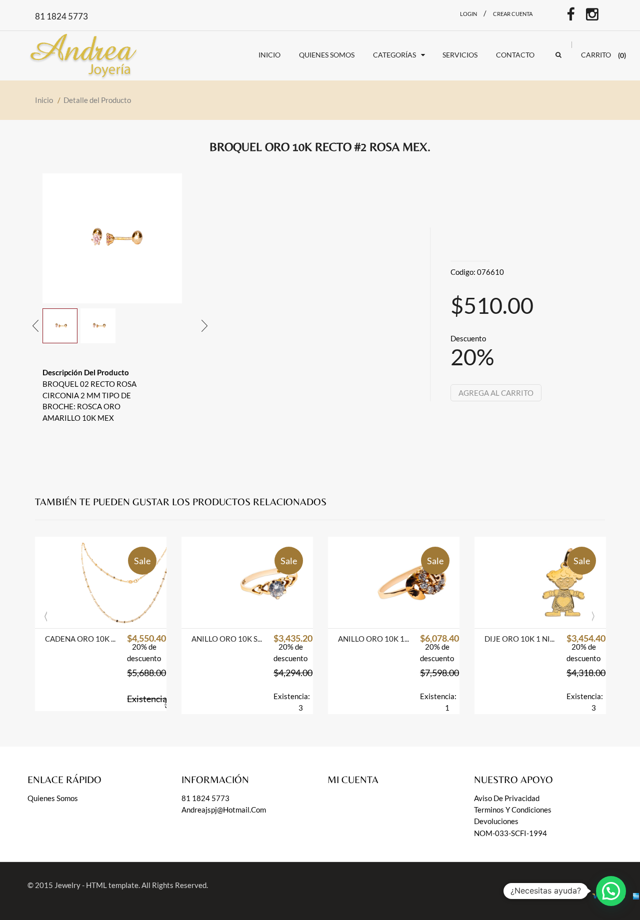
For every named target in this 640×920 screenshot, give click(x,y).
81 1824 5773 (206, 798)
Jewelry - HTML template (96, 885)
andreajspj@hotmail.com (224, 809)
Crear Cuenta (512, 13)
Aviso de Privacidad (507, 798)
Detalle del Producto (97, 99)
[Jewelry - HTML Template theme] (86, 53)
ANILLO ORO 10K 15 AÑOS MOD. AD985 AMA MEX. (374, 638)
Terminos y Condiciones (513, 809)
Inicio (44, 99)
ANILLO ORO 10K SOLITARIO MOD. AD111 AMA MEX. (228, 638)
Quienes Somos (53, 798)
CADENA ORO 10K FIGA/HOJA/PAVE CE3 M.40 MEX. (81, 638)
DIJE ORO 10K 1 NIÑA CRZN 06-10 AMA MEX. (520, 638)
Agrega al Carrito (496, 392)
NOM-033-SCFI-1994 (510, 833)
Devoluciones (496, 821)
